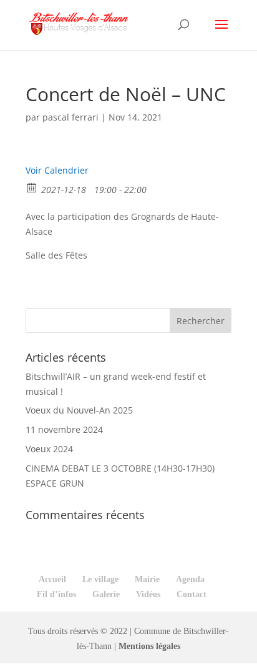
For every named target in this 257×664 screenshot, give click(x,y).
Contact (191, 594)
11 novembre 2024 (64, 429)
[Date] (32, 187)
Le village (100, 579)
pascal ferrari (70, 117)
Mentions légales (149, 646)
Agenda (190, 579)
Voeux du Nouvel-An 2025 (79, 410)
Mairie (147, 579)
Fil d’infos (56, 594)
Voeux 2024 (49, 449)
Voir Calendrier (57, 170)
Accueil (52, 579)
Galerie (106, 594)
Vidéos (148, 594)
